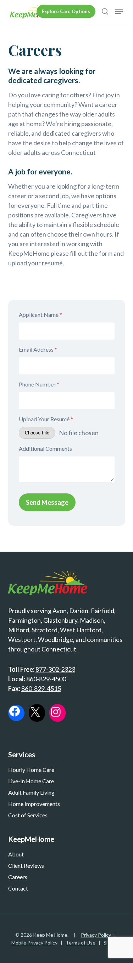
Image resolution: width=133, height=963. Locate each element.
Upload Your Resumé (46, 419)
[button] (119, 11)
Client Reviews (26, 865)
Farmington (24, 620)
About (16, 854)
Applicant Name (40, 314)
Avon (59, 611)
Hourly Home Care (31, 769)
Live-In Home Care (31, 781)
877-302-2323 (55, 669)
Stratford (44, 630)
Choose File (37, 432)
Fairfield (102, 611)
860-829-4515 (41, 688)
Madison (92, 620)
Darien (78, 611)
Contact (18, 888)
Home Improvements (34, 803)
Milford (18, 630)
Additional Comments (45, 448)
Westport (21, 639)
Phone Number (39, 384)
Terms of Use (80, 943)
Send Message (47, 502)
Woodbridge (55, 639)
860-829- (39, 679)
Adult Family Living (31, 792)
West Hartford (80, 630)
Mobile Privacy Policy (34, 943)
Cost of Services (28, 815)
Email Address (38, 349)
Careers (17, 876)
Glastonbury (60, 620)
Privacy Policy (96, 935)
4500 (59, 679)
